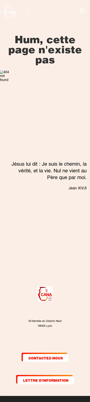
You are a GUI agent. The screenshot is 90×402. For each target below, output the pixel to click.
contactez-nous (45, 358)
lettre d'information (45, 380)
